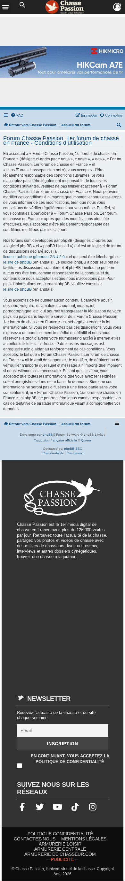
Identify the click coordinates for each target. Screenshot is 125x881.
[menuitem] (17, 115)
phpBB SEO (73, 448)
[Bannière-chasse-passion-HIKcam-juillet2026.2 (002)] (62, 62)
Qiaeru (86, 440)
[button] (22, 5)
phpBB (48, 434)
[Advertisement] (62, 624)
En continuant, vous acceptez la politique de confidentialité (70, 759)
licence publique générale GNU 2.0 (34, 257)
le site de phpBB (17, 262)
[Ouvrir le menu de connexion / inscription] (117, 7)
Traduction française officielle (55, 440)
